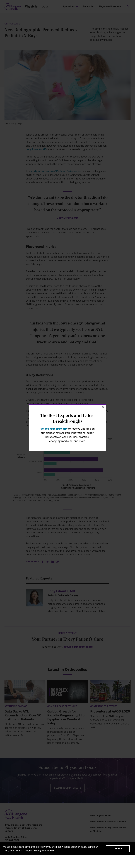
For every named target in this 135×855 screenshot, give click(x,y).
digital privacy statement (39, 850)
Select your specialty (54, 428)
